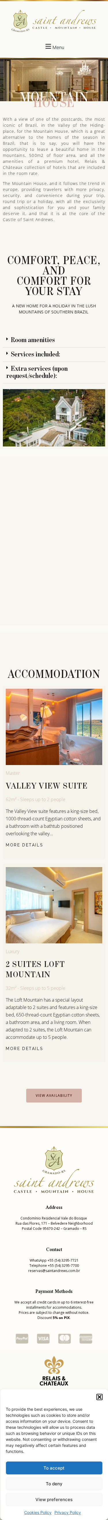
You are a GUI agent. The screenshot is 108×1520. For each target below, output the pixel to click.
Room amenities (33, 340)
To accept (54, 1468)
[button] (99, 1397)
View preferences (54, 1499)
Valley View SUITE (47, 786)
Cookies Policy (38, 1512)
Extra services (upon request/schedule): (37, 372)
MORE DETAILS (24, 845)
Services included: (35, 354)
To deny (54, 1483)
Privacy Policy (67, 1512)
